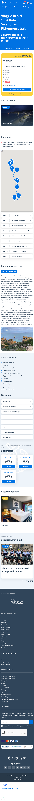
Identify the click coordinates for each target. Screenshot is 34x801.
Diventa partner (5, 690)
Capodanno (4, 636)
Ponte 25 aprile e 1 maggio (7, 645)
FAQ (2, 692)
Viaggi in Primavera (6, 627)
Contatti (3, 683)
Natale (2, 638)
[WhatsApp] (13, 767)
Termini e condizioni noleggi (8, 678)
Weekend (3, 622)
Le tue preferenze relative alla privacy (18, 784)
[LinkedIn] (21, 767)
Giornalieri (3, 620)
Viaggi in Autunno (5, 632)
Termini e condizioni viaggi (8, 676)
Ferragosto (3, 643)
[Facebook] (5, 767)
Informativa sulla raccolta (10, 788)
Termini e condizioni (19, 388)
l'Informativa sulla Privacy (14, 726)
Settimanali (4, 625)
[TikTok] (25, 767)
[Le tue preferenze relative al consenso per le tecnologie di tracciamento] (3, 798)
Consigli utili (4, 681)
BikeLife (13, 85)
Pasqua (3, 641)
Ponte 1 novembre (5, 648)
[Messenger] (28, 767)
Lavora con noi (5, 687)
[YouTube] (17, 767)
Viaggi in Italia (4, 660)
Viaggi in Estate (5, 629)
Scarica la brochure (9, 272)
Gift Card (3, 685)
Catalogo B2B (4, 701)
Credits (19, 779)
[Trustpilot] (16, 763)
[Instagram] (9, 767)
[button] (32, 7)
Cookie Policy (4, 697)
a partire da (23, 581)
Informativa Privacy (6, 694)
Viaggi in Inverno (5, 634)
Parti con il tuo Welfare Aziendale (9, 699)
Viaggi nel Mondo (5, 664)
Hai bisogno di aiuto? (17, 94)
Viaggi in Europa (5, 662)
